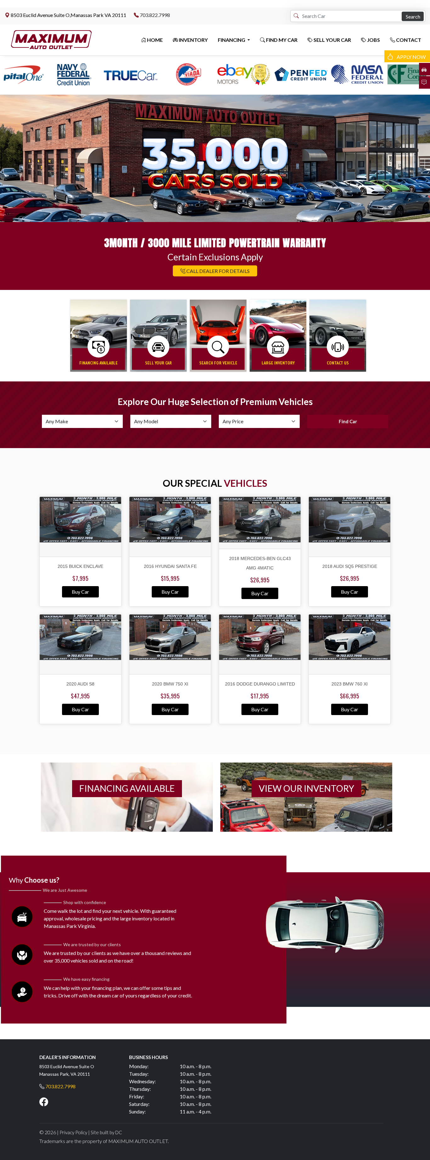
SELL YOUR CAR (332, 40)
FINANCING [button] (232, 40)
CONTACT (408, 40)
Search (413, 16)
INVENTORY (193, 40)
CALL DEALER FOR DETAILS (217, 271)
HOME (154, 40)
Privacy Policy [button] (73, 1132)
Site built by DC (106, 1132)
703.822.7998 (155, 15)
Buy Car (80, 592)
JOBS (373, 40)
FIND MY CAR (281, 40)
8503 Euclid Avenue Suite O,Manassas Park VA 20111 (68, 15)
